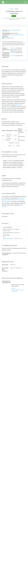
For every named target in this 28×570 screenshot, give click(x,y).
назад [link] (9, 145)
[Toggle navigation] (25, 2)
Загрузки (18, 105)
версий (8, 106)
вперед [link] (18, 145)
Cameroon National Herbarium (17, 34)
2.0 (4, 139)
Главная (11, 8)
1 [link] (13, 145)
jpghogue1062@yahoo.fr (8, 238)
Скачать (13, 48)
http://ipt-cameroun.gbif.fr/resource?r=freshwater (17, 290)
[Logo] (3, 2)
